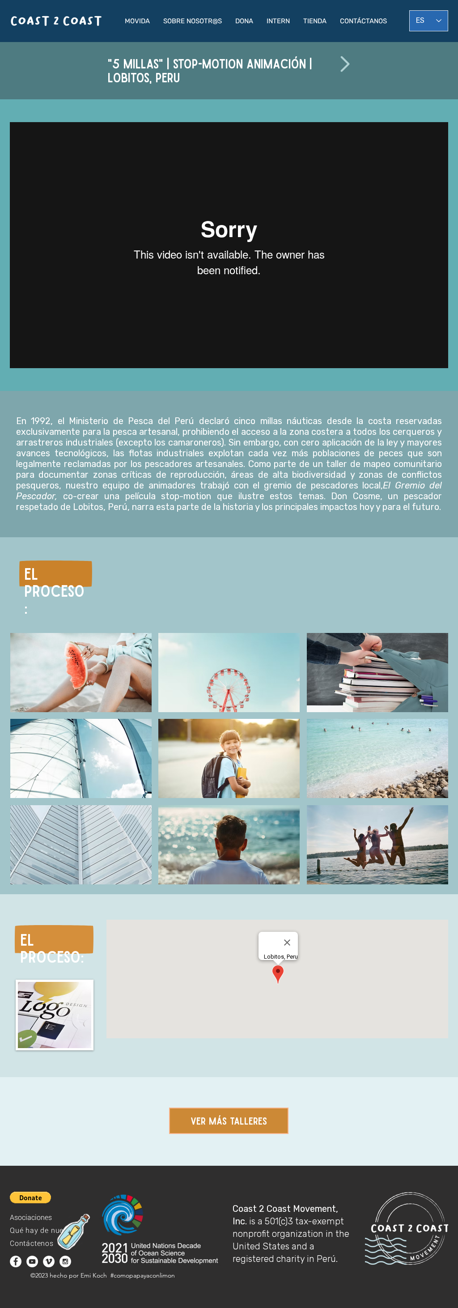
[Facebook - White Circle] (15, 1261)
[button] (137, 21)
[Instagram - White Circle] (65, 1261)
